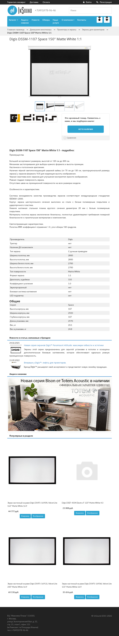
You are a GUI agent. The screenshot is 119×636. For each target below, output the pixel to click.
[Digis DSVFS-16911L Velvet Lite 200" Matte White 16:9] (32, 551)
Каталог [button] (13, 20)
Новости (35, 20)
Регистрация (106, 2)
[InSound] (19, 10)
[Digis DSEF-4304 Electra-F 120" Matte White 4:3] (87, 470)
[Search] (108, 10)
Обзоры (46, 20)
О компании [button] (67, 20)
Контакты (81, 20)
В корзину (25, 516)
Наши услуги (56, 21)
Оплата (46, 2)
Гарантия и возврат (16, 2)
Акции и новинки (25, 21)
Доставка (34, 2)
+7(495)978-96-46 (45, 10)
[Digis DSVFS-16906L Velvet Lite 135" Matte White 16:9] (87, 551)
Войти (89, 2)
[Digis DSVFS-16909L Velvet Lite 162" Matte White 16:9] (32, 470)
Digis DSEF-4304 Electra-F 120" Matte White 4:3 (82, 503)
